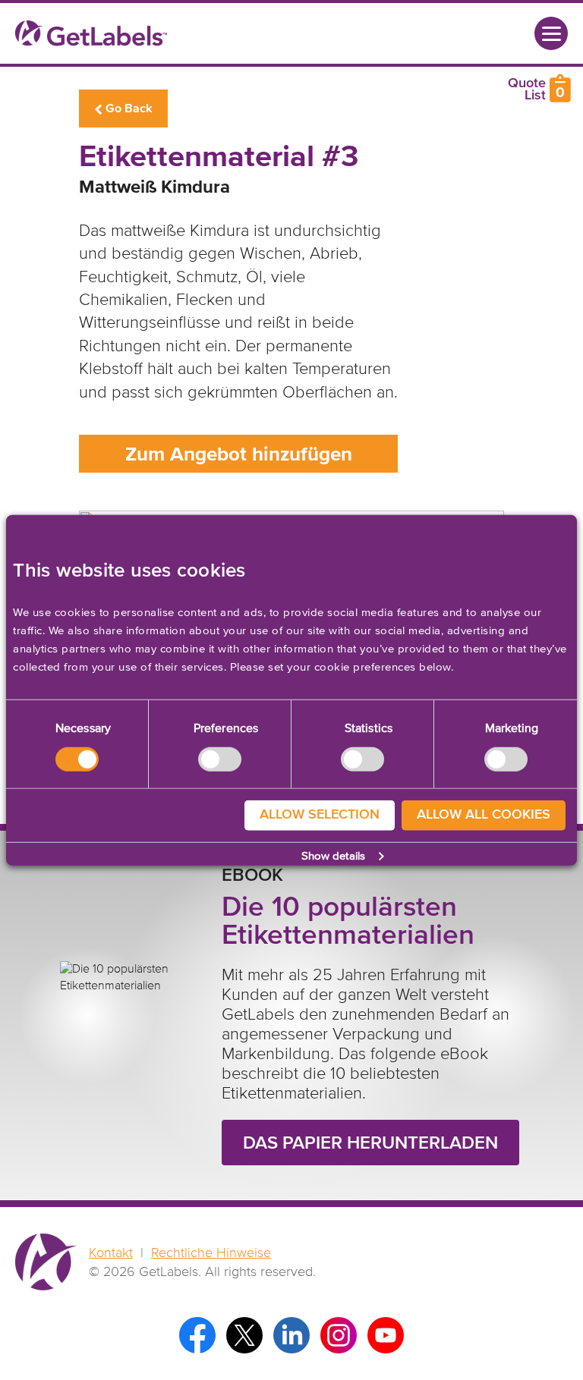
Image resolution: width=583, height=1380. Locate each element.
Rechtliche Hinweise (211, 1253)
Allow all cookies (483, 815)
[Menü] (551, 33)
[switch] (219, 759)
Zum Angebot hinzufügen (238, 455)
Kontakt (111, 1253)
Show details (333, 856)
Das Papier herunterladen (370, 1143)
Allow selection (320, 815)
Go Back (129, 108)
